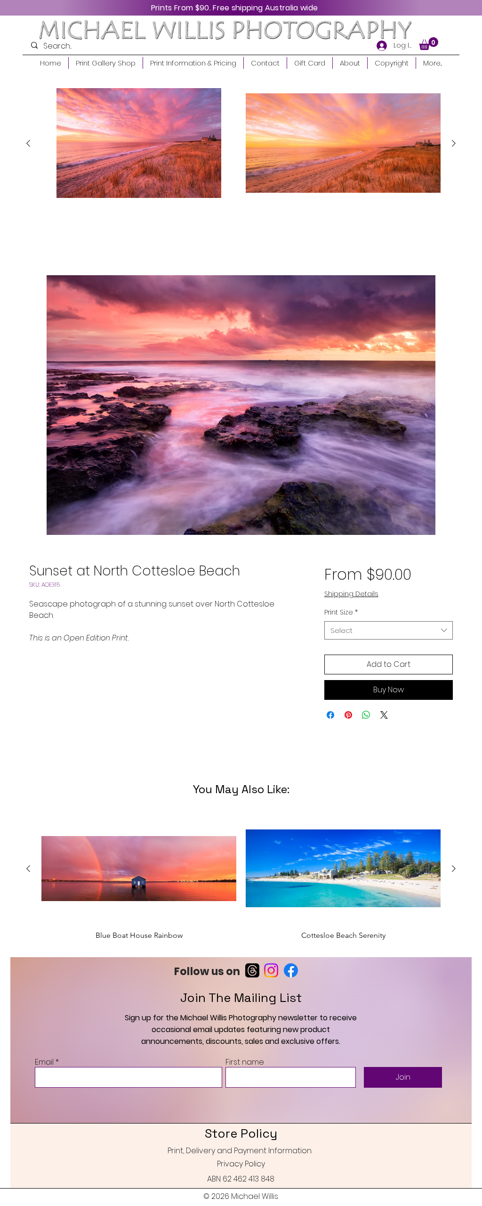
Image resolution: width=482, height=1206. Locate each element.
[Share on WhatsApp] (366, 716)
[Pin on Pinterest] (348, 716)
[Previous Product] (28, 143)
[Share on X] (384, 716)
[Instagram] (271, 971)
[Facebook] (290, 971)
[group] (241, 143)
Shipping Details (351, 594)
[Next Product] (453, 143)
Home (40, 241)
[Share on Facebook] (330, 716)
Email (44, 1063)
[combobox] (388, 631)
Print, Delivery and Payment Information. (240, 1151)
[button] (428, 43)
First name (244, 1063)
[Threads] (252, 971)
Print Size (341, 613)
